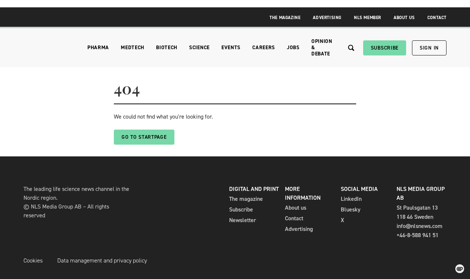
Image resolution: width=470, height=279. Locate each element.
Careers (263, 47)
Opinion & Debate (321, 47)
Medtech (132, 47)
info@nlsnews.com (419, 226)
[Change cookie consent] (459, 268)
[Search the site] (351, 48)
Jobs (293, 47)
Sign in (429, 47)
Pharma (98, 47)
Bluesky (351, 209)
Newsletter (242, 220)
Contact (436, 18)
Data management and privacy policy (102, 260)
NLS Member (367, 18)
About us (295, 207)
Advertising (327, 18)
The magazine (246, 199)
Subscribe (384, 47)
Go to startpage (144, 137)
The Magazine (285, 18)
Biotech (166, 47)
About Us (404, 18)
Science (199, 47)
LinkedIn (351, 199)
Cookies (33, 260)
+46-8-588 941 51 (417, 235)
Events (231, 47)
